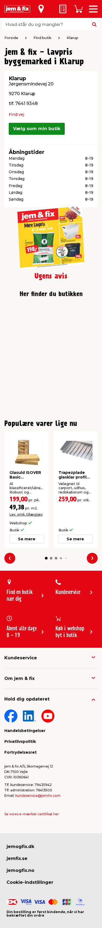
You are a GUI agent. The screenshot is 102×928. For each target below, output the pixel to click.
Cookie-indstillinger (30, 882)
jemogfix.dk (20, 846)
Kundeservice (20, 657)
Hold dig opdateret (27, 699)
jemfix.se (17, 858)
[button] (46, 558)
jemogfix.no (20, 870)
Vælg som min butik (36, 128)
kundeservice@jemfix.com (37, 796)
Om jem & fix (19, 678)
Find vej (16, 114)
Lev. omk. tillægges (26, 514)
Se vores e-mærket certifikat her (31, 814)
